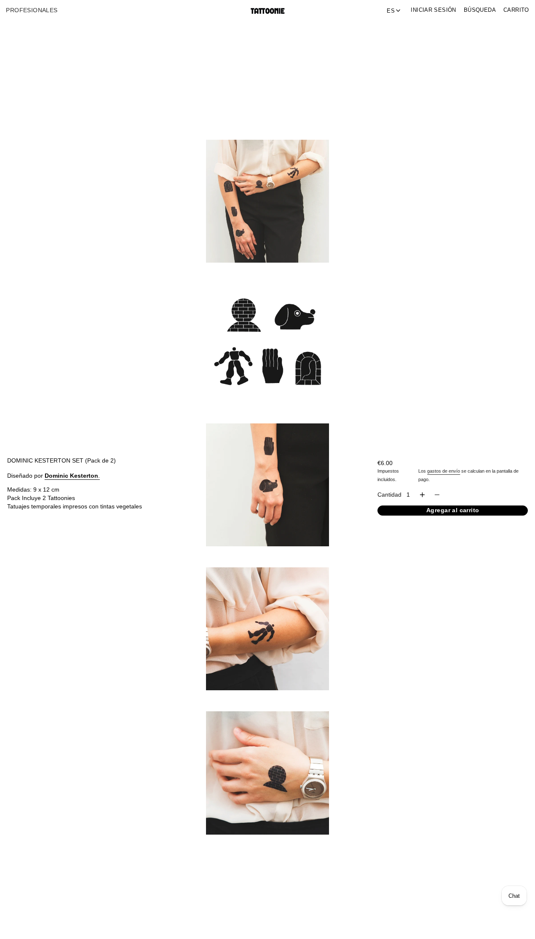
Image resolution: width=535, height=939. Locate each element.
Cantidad (389, 495)
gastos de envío (443, 470)
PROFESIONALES (31, 10)
